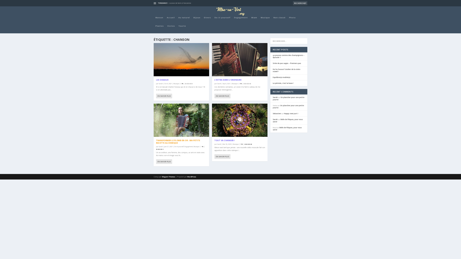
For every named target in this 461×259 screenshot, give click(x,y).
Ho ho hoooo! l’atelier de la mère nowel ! (286, 70)
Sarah (161, 84)
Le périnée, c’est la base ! (283, 83)
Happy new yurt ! (291, 113)
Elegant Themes (168, 177)
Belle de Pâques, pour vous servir (288, 120)
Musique (265, 18)
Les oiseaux (162, 80)
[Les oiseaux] (181, 59)
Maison (159, 18)
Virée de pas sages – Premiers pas (287, 63)
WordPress (191, 177)
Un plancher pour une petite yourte (288, 98)
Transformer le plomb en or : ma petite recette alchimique (178, 141)
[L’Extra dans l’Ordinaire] (239, 59)
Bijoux (197, 18)
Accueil (171, 18)
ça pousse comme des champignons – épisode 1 (288, 56)
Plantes (159, 26)
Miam (254, 18)
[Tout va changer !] (239, 120)
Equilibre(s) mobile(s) (281, 77)
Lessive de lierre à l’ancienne (180, 3)
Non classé (279, 18)
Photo (292, 18)
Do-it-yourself (222, 18)
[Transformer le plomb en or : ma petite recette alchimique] (181, 120)
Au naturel (184, 18)
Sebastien (277, 113)
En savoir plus (164, 96)
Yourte (182, 26)
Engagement (241, 18)
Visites (171, 26)
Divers (207, 18)
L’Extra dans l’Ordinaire (227, 80)
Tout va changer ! (224, 140)
